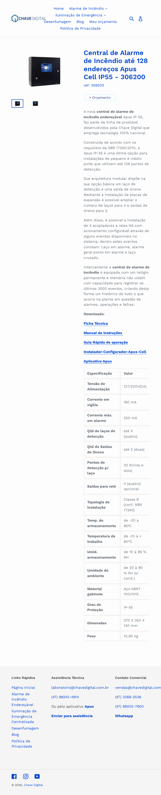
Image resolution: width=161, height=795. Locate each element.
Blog (15, 734)
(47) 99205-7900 (129, 706)
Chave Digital (33, 785)
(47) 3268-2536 (128, 697)
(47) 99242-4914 (65, 697)
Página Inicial (23, 687)
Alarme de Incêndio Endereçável (22, 699)
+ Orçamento (100, 98)
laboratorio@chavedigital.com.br (80, 687)
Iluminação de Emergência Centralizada (24, 716)
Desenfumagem (25, 728)
